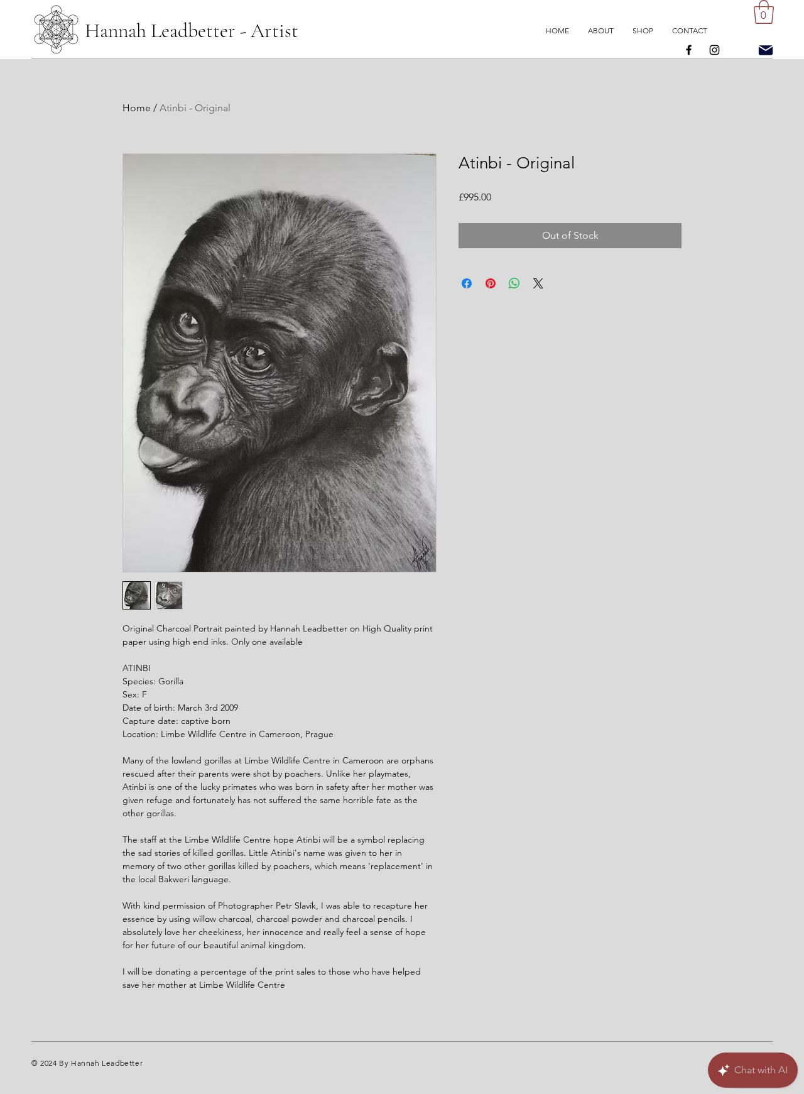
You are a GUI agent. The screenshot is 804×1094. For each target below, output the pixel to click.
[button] (764, 12)
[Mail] (766, 50)
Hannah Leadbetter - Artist (191, 30)
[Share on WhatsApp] (514, 283)
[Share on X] (538, 283)
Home (136, 108)
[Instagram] (714, 50)
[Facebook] (688, 50)
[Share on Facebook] (466, 283)
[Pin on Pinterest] (490, 283)
